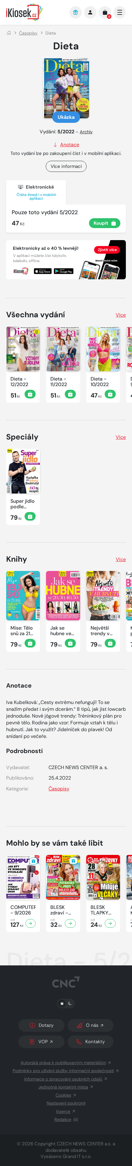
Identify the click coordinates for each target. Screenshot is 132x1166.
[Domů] (9, 33)
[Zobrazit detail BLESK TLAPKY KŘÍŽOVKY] (110, 923)
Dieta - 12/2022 (19, 381)
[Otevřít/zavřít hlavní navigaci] (120, 12)
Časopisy (28, 33)
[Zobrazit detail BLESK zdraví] (70, 923)
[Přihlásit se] (90, 12)
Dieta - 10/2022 (100, 381)
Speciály (22, 437)
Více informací (66, 166)
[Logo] (34, 12)
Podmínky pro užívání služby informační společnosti (63, 1070)
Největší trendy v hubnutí (100, 630)
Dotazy (46, 1025)
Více (121, 315)
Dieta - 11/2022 (58, 381)
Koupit (101, 223)
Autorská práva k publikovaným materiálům (63, 1062)
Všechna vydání (35, 315)
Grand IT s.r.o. (77, 1156)
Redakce (62, 1119)
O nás (92, 1025)
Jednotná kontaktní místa (63, 1087)
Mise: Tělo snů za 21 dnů (21, 630)
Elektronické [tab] (36, 192)
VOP (43, 1042)
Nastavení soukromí (66, 1103)
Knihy (16, 559)
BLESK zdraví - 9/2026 (59, 910)
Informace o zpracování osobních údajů (63, 1079)
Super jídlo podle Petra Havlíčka (22, 504)
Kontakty (95, 1042)
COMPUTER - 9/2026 (23, 910)
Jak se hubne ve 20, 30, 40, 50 (62, 630)
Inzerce (63, 1111)
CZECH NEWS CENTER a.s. (84, 1144)
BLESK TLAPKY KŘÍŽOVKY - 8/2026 (102, 910)
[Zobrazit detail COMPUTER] (30, 923)
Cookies (63, 1095)
